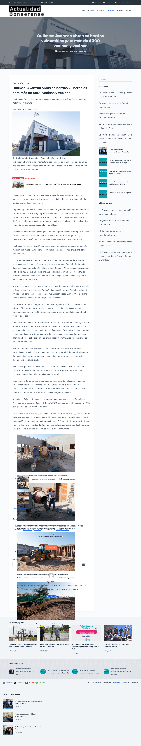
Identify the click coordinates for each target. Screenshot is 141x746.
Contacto (52, 2)
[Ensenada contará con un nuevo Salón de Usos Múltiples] (54, 633)
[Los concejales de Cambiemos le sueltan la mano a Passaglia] (103, 162)
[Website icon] (51, 596)
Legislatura (26, 2)
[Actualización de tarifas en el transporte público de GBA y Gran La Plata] (86, 633)
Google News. (62, 529)
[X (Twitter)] (32, 564)
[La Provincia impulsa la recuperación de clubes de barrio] (103, 151)
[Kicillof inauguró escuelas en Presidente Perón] (8, 730)
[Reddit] (44, 564)
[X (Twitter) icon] (55, 596)
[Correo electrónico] (83, 564)
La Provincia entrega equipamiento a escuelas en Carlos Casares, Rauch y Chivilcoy (115, 139)
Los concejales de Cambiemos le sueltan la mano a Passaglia (58, 671)
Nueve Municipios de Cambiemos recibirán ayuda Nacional (121, 671)
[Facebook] (19, 564)
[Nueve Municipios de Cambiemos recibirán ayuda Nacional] (103, 183)
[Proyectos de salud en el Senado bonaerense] (8, 717)
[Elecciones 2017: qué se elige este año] (103, 194)
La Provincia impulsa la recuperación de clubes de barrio (25, 671)
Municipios (36, 2)
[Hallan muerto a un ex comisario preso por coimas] (103, 173)
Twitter (25, 508)
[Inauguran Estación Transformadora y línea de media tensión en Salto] (23, 633)
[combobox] (114, 80)
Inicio (10, 2)
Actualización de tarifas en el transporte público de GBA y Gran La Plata (85, 646)
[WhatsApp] (57, 564)
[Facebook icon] (47, 596)
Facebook (16, 508)
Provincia (44, 2)
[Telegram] (70, 564)
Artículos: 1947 (51, 601)
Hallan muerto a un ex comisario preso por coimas (89, 671)
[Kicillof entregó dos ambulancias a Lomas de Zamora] (118, 633)
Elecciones (17, 2)
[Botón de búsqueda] (130, 79)
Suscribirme (51, 547)
